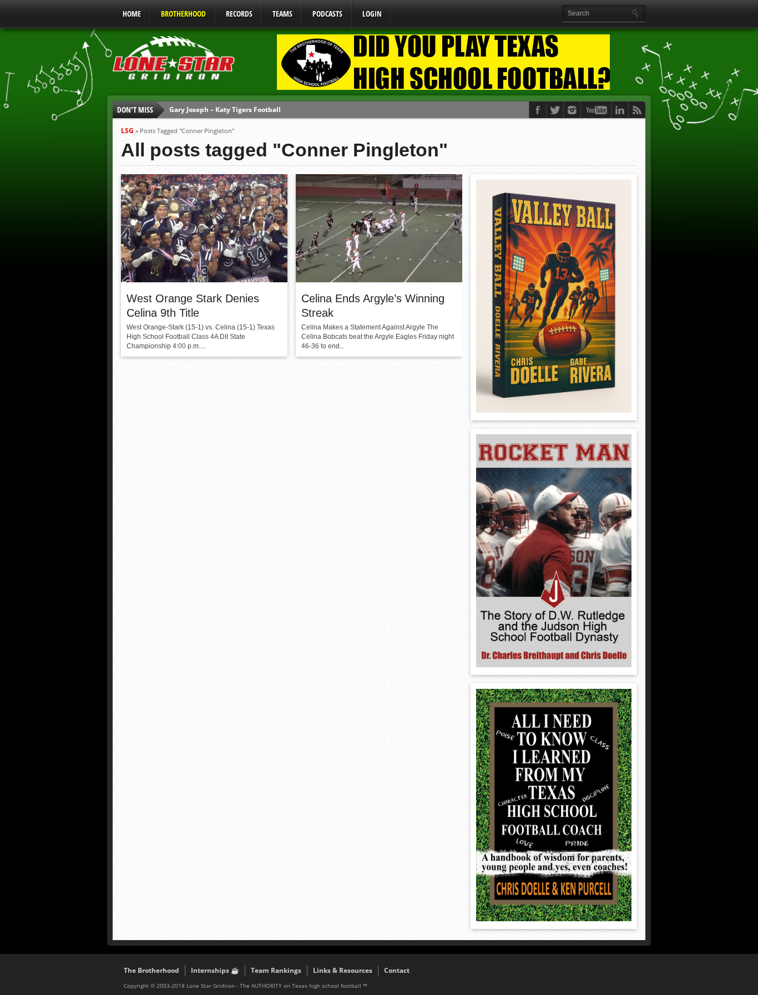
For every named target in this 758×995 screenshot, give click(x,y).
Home (132, 13)
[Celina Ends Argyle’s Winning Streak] (379, 279)
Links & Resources (342, 970)
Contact (397, 970)
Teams (282, 13)
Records (239, 13)
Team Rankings (276, 970)
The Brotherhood (151, 970)
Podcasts (327, 13)
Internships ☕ (215, 970)
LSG (127, 130)
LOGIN (372, 13)
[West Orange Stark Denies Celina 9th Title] (204, 279)
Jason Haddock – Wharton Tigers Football (236, 113)
